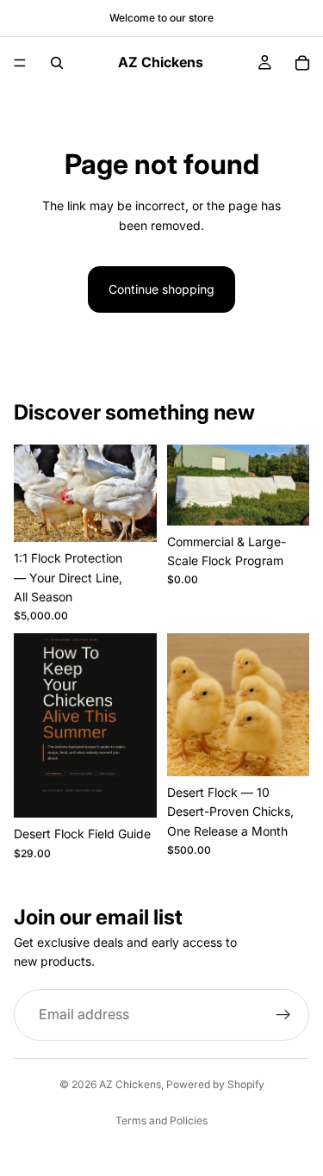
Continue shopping (161, 289)
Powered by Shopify (215, 1084)
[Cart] (302, 63)
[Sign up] (283, 1014)
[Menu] (20, 63)
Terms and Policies (161, 1120)
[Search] (57, 63)
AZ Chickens (130, 1084)
